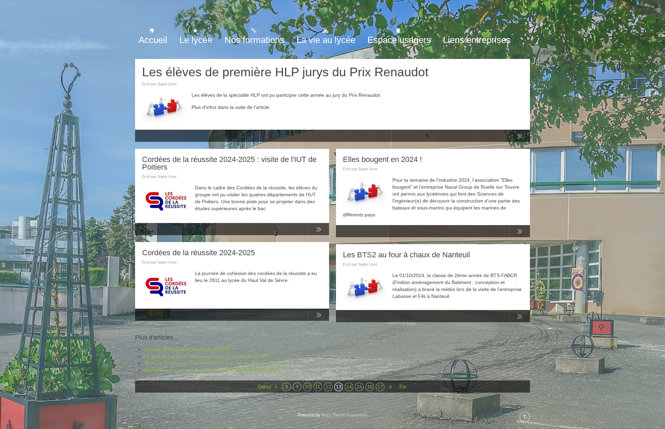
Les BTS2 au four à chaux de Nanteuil (406, 254)
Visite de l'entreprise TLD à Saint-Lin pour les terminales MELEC (214, 363)
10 (307, 386)
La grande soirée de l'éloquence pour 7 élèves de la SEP (206, 356)
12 (328, 386)
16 (370, 386)
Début (262, 386)
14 (349, 386)
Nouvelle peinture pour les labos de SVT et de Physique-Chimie (213, 370)
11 (317, 386)
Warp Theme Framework (344, 415)
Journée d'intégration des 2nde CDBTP (187, 349)
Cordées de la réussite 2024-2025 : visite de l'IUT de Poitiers (229, 163)
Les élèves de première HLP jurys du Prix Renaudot (285, 72)
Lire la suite (519, 137)
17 (380, 386)
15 (359, 386)
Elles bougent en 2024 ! (382, 159)
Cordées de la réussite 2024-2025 (198, 252)
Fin (402, 386)
